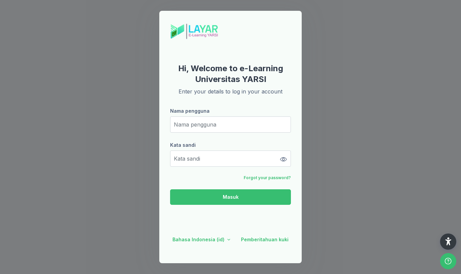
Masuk (231, 197)
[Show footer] (448, 261)
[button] (448, 242)
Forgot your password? (267, 177)
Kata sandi (183, 145)
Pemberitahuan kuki (265, 239)
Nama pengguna (190, 111)
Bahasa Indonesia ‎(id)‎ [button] (199, 239)
